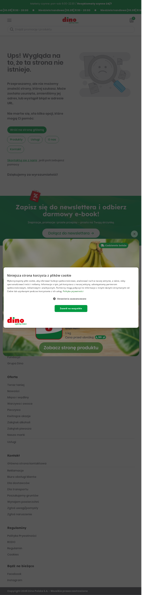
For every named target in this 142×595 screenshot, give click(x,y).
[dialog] (71, 297)
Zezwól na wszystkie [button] (71, 308)
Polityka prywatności (73, 291)
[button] (71, 298)
